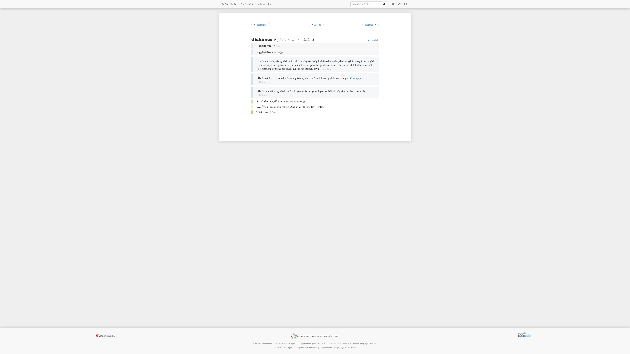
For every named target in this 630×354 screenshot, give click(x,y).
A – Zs (317, 24)
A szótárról (246, 4)
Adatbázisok (264, 4)
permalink (374, 40)
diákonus (369, 24)
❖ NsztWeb (228, 4)
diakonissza (261, 24)
